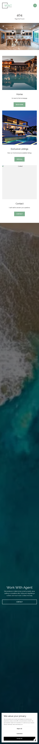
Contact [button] (19, 214)
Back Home (19, 104)
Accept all (19, 738)
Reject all (19, 728)
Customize (19, 733)
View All (19, 159)
